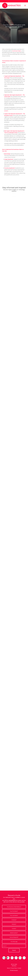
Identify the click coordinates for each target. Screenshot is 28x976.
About (8, 968)
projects (6, 110)
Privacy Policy (14, 968)
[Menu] (25, 5)
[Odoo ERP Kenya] (11, 5)
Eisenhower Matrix (16, 51)
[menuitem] (25, 5)
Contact (19, 968)
